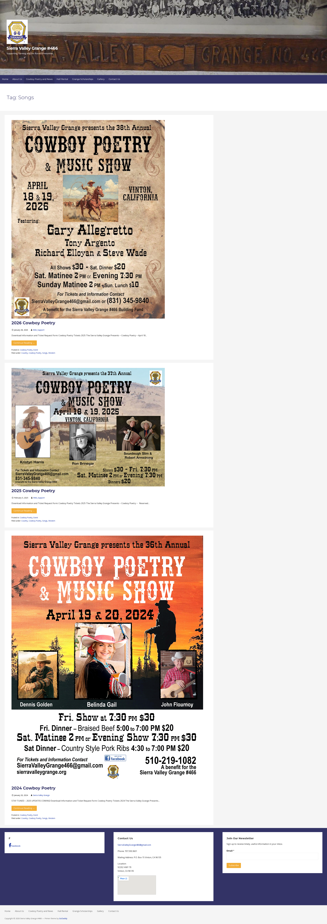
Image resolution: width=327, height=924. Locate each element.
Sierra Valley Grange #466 (32, 48)
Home (5, 79)
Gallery (101, 79)
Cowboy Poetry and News (39, 79)
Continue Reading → (24, 343)
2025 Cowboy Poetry (33, 490)
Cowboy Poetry (26, 350)
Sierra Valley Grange (41, 795)
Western (51, 353)
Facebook (15, 845)
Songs (44, 353)
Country (24, 353)
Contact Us (114, 79)
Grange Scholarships (82, 79)
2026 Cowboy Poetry (33, 322)
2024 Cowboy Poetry (33, 788)
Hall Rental (62, 79)
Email (230, 851)
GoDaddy (63, 918)
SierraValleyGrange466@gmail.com (134, 844)
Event (35, 350)
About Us (17, 79)
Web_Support (38, 330)
